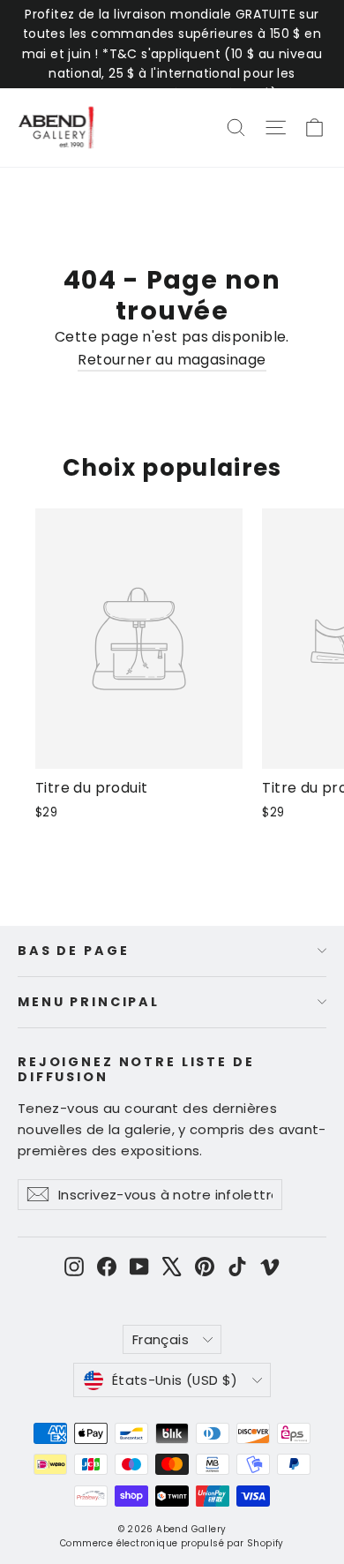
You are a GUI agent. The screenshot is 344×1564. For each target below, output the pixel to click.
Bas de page (73, 950)
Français (160, 1339)
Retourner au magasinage (171, 360)
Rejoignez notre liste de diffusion (136, 1069)
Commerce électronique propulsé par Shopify (172, 1543)
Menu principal (89, 1002)
